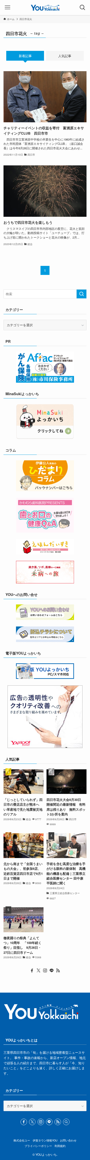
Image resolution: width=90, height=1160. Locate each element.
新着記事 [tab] (25, 55)
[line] (51, 970)
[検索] (66, 1122)
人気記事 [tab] (64, 55)
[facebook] (32, 970)
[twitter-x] (38, 970)
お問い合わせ (68, 1140)
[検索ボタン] (82, 7)
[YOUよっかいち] (45, 7)
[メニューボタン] (7, 7)
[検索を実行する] (81, 293)
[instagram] (45, 970)
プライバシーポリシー (38, 1146)
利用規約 (60, 1146)
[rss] (58, 970)
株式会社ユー (22, 1140)
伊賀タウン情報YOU (45, 1140)
